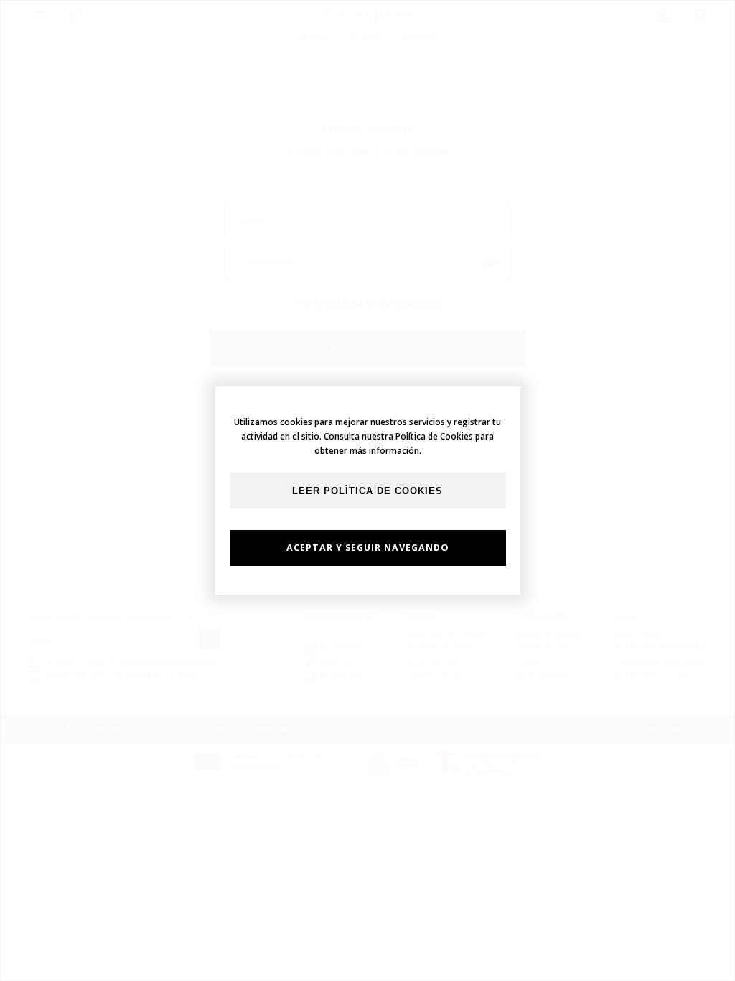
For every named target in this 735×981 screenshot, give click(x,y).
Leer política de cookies (367, 491)
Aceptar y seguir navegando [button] (367, 547)
